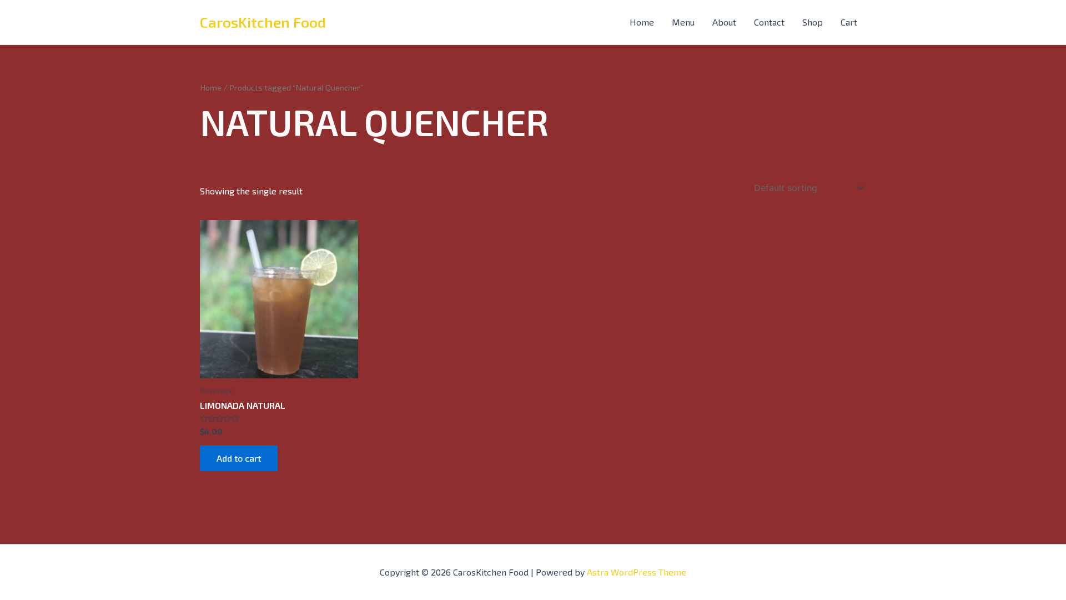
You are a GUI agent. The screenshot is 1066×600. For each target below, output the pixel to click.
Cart (849, 22)
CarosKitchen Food (263, 22)
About (724, 22)
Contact (769, 22)
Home (642, 22)
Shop (812, 22)
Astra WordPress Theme (636, 572)
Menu (683, 22)
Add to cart (239, 458)
